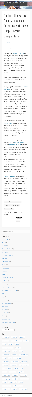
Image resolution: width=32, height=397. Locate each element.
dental (11, 344)
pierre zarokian (19, 368)
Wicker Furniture (9, 209)
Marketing (4, 300)
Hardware (4, 281)
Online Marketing (6, 303)
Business (4, 245)
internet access (24, 354)
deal (5, 344)
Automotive (5, 239)
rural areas (23, 375)
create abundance (17, 341)
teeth (21, 382)
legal (5, 358)
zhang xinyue (24, 389)
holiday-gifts (6, 354)
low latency (6, 361)
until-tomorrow (7, 386)
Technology (5, 312)
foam (17, 344)
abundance (6, 337)
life (10, 358)
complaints (6, 341)
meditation (14, 365)
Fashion (4, 265)
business (22, 337)
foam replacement (8, 348)
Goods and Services (7, 277)
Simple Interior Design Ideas (12, 205)
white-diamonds (18, 386)
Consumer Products (7, 255)
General (8, 48)
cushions (27, 341)
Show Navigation (26, 15)
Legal (3, 297)
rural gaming (7, 379)
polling (5, 372)
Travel (3, 316)
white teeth (6, 389)
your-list (15, 389)
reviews (15, 375)
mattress (6, 365)
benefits (15, 337)
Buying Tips (5, 252)
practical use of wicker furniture (13, 202)
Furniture (4, 271)
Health (4, 284)
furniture (18, 348)
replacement (7, 375)
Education (4, 258)
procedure (13, 372)
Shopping (4, 309)
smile (5, 382)
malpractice (15, 361)
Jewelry (4, 293)
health (15, 351)
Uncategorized (6, 319)
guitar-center (7, 351)
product (21, 372)
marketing (24, 361)
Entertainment (6, 261)
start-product (13, 382)
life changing (18, 358)
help (22, 351)
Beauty (4, 242)
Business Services (7, 249)
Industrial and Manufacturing (9, 290)
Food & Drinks (5, 268)
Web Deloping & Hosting (8, 322)
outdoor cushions (8, 368)
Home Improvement (16, 48)
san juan (15, 379)
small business (24, 379)
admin (8, 42)
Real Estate (5, 306)
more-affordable (24, 365)
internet (15, 354)
